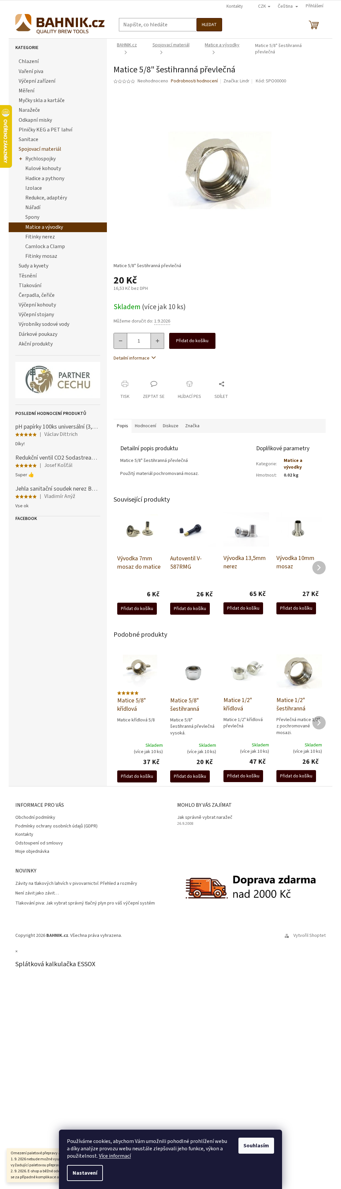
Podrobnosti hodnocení (194, 81)
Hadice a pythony (44, 178)
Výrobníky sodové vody (44, 324)
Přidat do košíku (192, 341)
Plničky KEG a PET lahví (45, 129)
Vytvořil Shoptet (309, 935)
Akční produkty (36, 344)
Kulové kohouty (43, 168)
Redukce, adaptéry (46, 197)
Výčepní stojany (36, 314)
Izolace (33, 188)
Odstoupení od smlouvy (39, 843)
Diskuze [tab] (170, 426)
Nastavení (85, 1173)
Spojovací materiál (40, 149)
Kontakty (234, 6)
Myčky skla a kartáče (42, 100)
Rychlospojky (40, 158)
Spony (32, 217)
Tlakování (30, 285)
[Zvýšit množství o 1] (157, 341)
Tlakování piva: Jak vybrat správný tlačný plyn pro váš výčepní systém (85, 903)
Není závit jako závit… (37, 893)
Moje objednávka (32, 851)
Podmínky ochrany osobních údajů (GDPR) (56, 826)
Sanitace (28, 139)
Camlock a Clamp (45, 246)
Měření (26, 90)
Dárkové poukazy (38, 334)
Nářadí (32, 207)
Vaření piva (31, 71)
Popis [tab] (122, 426)
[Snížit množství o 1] (120, 341)
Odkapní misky (35, 120)
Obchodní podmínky (35, 817)
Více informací (115, 1156)
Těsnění (28, 275)
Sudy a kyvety (33, 265)
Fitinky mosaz (41, 256)
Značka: (236, 81)
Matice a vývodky (44, 227)
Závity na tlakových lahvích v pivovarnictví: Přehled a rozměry (76, 883)
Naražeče (29, 110)
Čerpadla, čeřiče (37, 295)
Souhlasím (256, 1145)
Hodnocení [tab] (145, 426)
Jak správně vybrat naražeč (204, 817)
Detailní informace (132, 358)
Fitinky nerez (40, 236)
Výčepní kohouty (37, 305)
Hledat (209, 24)
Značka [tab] (192, 426)
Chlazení (29, 61)
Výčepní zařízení (37, 81)
